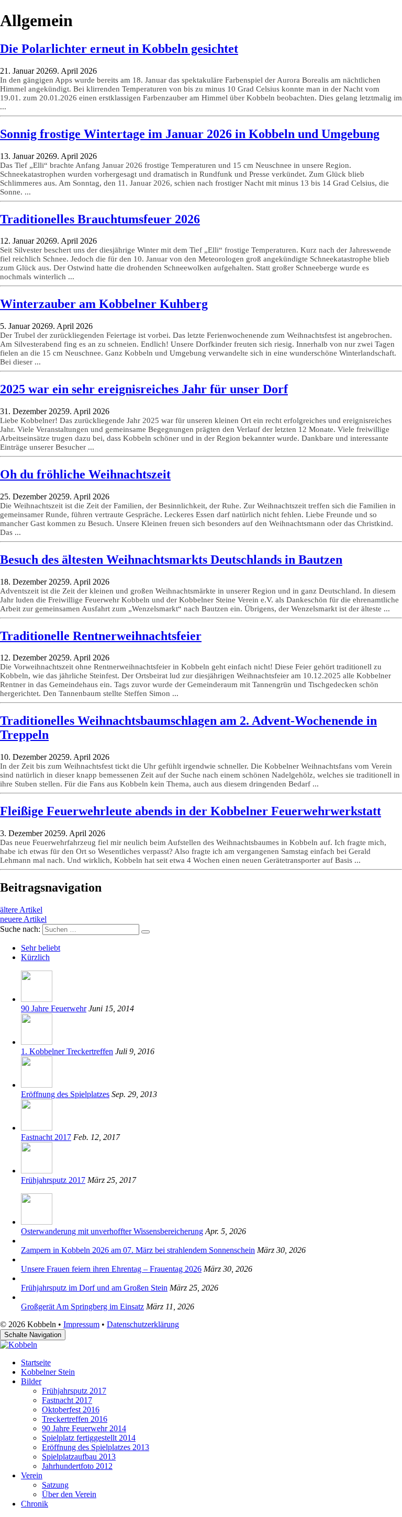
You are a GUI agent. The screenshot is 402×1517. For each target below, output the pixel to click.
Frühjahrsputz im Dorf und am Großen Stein (94, 1287)
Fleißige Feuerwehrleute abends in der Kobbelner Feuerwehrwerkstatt (190, 811)
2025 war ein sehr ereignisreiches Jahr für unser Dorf (144, 389)
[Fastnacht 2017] (36, 1127)
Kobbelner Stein (48, 1371)
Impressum (81, 1324)
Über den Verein (69, 1494)
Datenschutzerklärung (143, 1324)
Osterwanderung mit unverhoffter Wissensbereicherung (112, 1231)
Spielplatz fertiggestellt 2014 (89, 1437)
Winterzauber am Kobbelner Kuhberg (104, 304)
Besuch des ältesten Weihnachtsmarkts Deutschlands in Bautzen (171, 559)
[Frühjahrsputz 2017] (36, 1170)
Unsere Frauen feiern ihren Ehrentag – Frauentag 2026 (111, 1268)
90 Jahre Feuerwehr (53, 1008)
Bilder (31, 1381)
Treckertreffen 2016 (74, 1419)
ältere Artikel (21, 909)
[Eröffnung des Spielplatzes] (36, 1084)
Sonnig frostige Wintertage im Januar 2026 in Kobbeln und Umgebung (189, 134)
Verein (31, 1475)
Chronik (34, 1503)
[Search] (145, 931)
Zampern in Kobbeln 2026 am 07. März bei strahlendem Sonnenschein (138, 1250)
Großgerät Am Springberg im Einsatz (82, 1306)
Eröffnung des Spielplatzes (65, 1094)
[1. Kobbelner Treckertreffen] (36, 1041)
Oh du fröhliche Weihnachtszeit (85, 474)
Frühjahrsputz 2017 (53, 1180)
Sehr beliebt (40, 947)
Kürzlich (35, 957)
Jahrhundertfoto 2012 (77, 1466)
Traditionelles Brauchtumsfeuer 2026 (100, 219)
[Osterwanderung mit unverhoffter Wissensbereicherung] (36, 1221)
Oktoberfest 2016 (70, 1409)
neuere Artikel (23, 919)
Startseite (36, 1362)
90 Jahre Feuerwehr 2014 (84, 1428)
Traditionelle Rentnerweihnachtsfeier (101, 636)
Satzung (55, 1484)
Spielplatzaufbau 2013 (79, 1456)
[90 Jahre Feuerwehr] (36, 999)
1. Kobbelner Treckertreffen (67, 1051)
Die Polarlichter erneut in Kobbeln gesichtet (119, 48)
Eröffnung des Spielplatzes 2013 (95, 1447)
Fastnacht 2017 (46, 1137)
